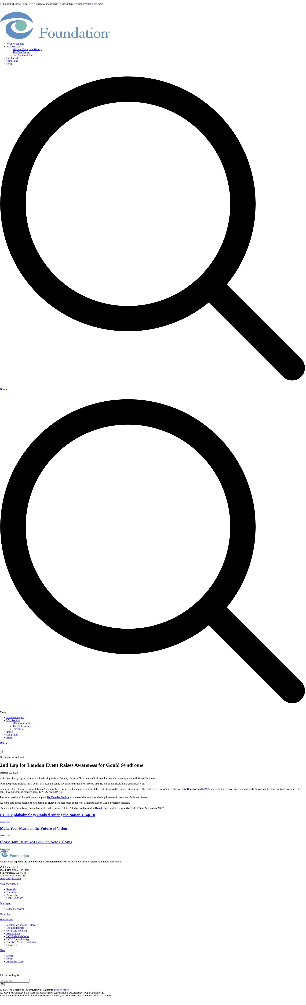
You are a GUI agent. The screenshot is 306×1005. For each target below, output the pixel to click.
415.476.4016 (7, 875)
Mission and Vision (22, 723)
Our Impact (12, 58)
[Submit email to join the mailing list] (2, 984)
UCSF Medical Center (17, 936)
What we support (15, 43)
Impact (9, 731)
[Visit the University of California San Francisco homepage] (5, 1003)
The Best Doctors (21, 52)
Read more (98, 4)
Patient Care (12, 895)
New (2, 950)
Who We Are (13, 46)
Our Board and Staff (23, 55)
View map (21, 875)
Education (11, 892)
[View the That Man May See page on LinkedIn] (15, 969)
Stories (9, 955)
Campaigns (12, 61)
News (9, 63)
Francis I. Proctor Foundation (21, 942)
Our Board (18, 729)
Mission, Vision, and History (27, 49)
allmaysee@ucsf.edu (10, 878)
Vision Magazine (14, 961)
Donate (3, 389)
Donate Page (102, 808)
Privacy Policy (61, 989)
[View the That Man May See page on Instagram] (10, 748)
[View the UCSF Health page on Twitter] (6, 748)
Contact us (11, 945)
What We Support (15, 717)
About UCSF (13, 933)
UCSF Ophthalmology (17, 939)
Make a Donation (15, 908)
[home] (55, 38)
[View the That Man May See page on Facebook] (1, 748)
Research (11, 889)
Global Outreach (14, 897)
